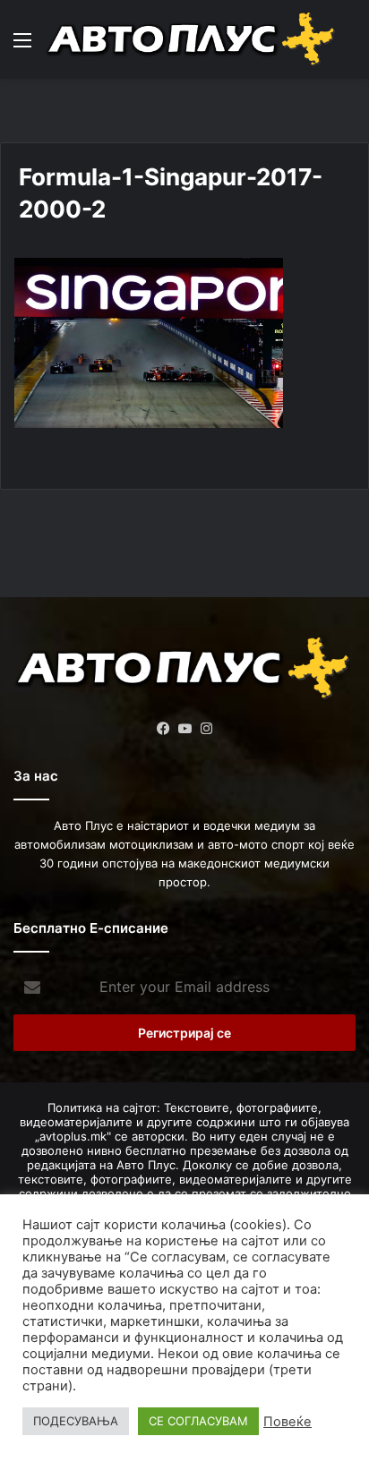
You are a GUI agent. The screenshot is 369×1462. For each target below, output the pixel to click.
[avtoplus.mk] (192, 39)
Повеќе (287, 1422)
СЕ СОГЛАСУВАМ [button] (198, 1421)
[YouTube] (184, 729)
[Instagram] (206, 729)
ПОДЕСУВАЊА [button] (75, 1421)
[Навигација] (22, 46)
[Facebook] (163, 729)
